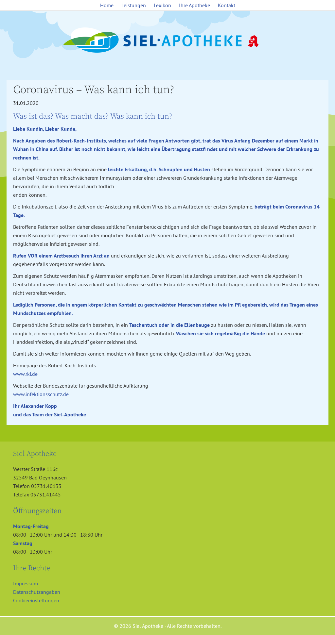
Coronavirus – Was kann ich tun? (93, 90)
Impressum (25, 583)
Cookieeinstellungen (36, 600)
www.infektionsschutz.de (41, 394)
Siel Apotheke (167, 40)
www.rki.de (25, 374)
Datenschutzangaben (36, 592)
